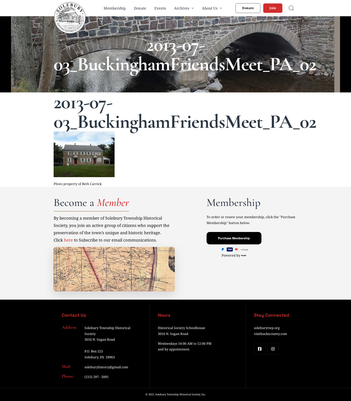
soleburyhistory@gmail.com (106, 367)
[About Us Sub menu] (221, 8)
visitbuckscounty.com (270, 334)
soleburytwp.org (267, 328)
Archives (181, 8)
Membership (115, 8)
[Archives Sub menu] (192, 8)
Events (160, 8)
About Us (210, 8)
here (68, 240)
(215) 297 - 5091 (96, 377)
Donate (140, 8)
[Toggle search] (291, 8)
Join (273, 8)
